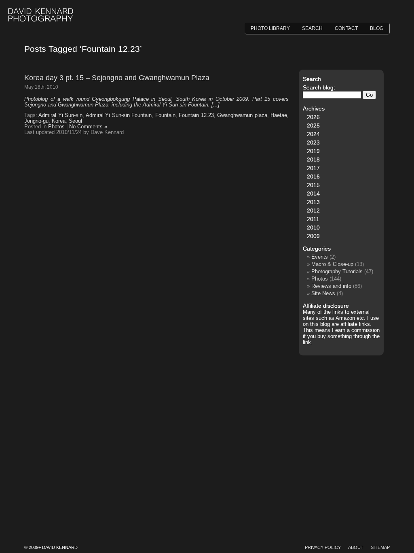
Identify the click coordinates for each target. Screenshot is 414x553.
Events (319, 257)
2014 (313, 193)
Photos (56, 127)
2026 (313, 117)
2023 (313, 142)
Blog (376, 28)
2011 (313, 219)
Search (312, 28)
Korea (58, 121)
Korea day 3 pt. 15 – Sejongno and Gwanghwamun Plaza (116, 78)
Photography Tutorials (337, 271)
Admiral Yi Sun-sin (60, 115)
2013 (313, 202)
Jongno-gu (36, 121)
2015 (313, 185)
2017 (313, 168)
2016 (313, 176)
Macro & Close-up (332, 264)
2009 (313, 236)
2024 (313, 134)
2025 (313, 125)
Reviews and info (331, 286)
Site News (323, 293)
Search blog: (319, 87)
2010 (313, 227)
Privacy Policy (323, 547)
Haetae (278, 115)
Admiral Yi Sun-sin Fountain (119, 115)
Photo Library (270, 28)
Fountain (165, 115)
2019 (313, 151)
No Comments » (88, 127)
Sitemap (380, 547)
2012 (313, 210)
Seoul (75, 121)
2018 (313, 159)
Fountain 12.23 (196, 115)
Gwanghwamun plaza (242, 115)
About (355, 547)
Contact (346, 28)
